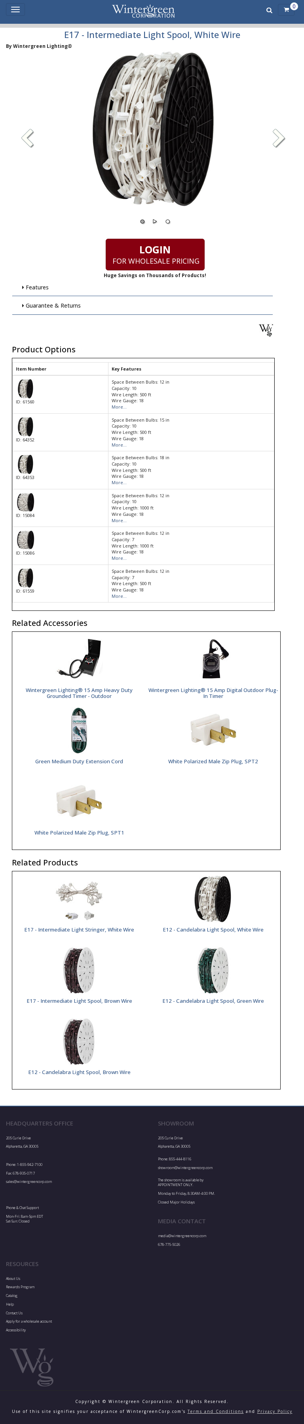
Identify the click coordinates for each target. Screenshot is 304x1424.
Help (10, 1304)
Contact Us (14, 1313)
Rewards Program (20, 1286)
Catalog (11, 1295)
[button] (279, 139)
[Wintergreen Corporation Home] (143, 10)
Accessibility (16, 1330)
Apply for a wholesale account (29, 1321)
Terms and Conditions (216, 1411)
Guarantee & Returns (52, 305)
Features (36, 287)
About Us (13, 1278)
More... (119, 407)
